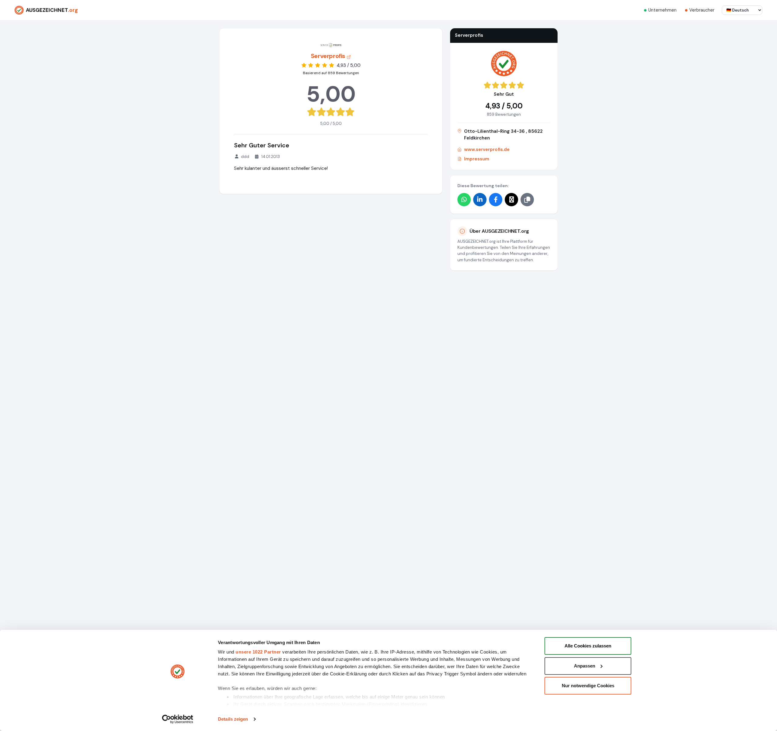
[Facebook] (495, 199)
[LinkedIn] (480, 199)
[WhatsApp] (464, 199)
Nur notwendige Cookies (588, 685)
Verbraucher (701, 10)
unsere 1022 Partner (258, 651)
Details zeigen (233, 719)
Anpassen (584, 665)
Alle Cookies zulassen (588, 645)
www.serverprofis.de (487, 149)
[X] (511, 199)
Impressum (476, 159)
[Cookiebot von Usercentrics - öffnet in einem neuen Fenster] (177, 719)
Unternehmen (662, 10)
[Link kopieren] (527, 199)
